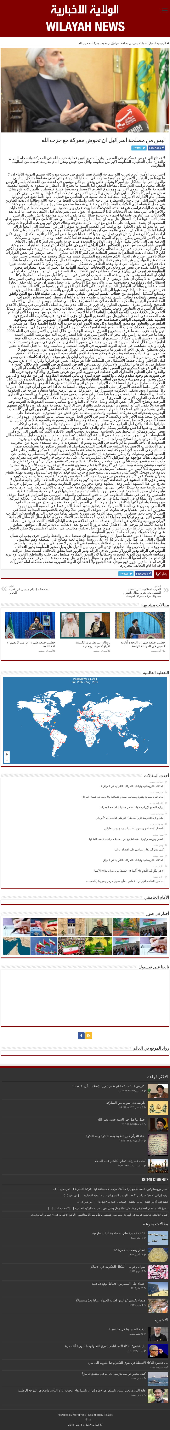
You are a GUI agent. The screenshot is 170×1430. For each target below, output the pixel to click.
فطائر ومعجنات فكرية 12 (129, 1250)
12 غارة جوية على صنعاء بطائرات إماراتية (119, 1233)
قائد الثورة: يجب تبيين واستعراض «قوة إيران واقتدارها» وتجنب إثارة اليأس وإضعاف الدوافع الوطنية (82, 1390)
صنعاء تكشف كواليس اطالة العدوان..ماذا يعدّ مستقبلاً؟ (111, 1300)
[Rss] (88, 1035)
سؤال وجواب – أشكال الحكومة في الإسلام (118, 1267)
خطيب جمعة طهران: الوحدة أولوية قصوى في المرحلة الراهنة (143, 644)
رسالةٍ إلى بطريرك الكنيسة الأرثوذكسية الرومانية (92, 644)
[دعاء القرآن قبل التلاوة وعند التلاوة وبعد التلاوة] (158, 1145)
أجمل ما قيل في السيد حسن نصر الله (121, 1119)
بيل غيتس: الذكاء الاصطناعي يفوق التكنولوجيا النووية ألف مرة (105, 1346)
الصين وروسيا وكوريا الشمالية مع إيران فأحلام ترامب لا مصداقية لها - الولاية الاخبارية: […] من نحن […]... (110, 1189)
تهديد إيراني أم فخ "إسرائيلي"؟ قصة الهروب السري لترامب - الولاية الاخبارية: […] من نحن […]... (115, 1195)
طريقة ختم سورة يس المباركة (126, 1103)
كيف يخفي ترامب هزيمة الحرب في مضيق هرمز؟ (114, 1374)
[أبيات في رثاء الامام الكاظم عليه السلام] (158, 1166)
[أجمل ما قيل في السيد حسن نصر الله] (158, 1124)
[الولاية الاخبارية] (85, 10)
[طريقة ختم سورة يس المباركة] (158, 1108)
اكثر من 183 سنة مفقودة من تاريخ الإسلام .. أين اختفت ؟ (109, 1086)
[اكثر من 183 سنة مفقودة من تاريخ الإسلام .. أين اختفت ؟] (158, 1091)
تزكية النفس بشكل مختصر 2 (127, 1329)
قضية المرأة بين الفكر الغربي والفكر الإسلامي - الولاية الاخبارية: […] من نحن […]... (122, 1201)
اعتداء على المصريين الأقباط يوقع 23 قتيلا (119, 1284)
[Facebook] (81, 1035)
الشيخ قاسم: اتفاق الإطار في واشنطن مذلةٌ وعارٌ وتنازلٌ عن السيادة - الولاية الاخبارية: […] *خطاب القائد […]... (107, 1208)
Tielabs (108, 1414)
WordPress (79, 1414)
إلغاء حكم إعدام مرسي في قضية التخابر (29, 589)
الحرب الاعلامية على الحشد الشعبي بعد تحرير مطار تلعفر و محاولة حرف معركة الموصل (142, 591)
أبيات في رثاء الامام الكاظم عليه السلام (120, 1161)
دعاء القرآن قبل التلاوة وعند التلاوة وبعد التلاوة (116, 1136)
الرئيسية (162, 43)
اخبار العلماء (147, 43)
